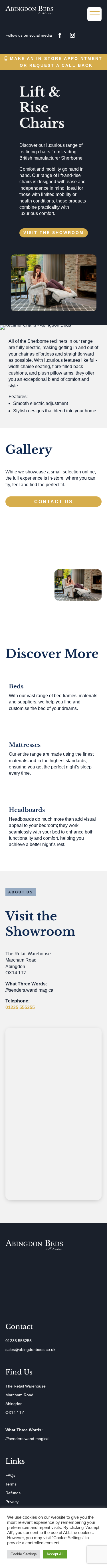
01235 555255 (20, 1007)
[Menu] (94, 14)
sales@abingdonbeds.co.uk (30, 1349)
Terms (11, 1484)
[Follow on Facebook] (60, 35)
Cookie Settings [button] (24, 1554)
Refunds (13, 1493)
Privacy (12, 1501)
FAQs (10, 1475)
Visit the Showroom (53, 232)
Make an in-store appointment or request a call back (56, 62)
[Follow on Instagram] (72, 35)
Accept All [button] (55, 1554)
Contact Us (53, 501)
